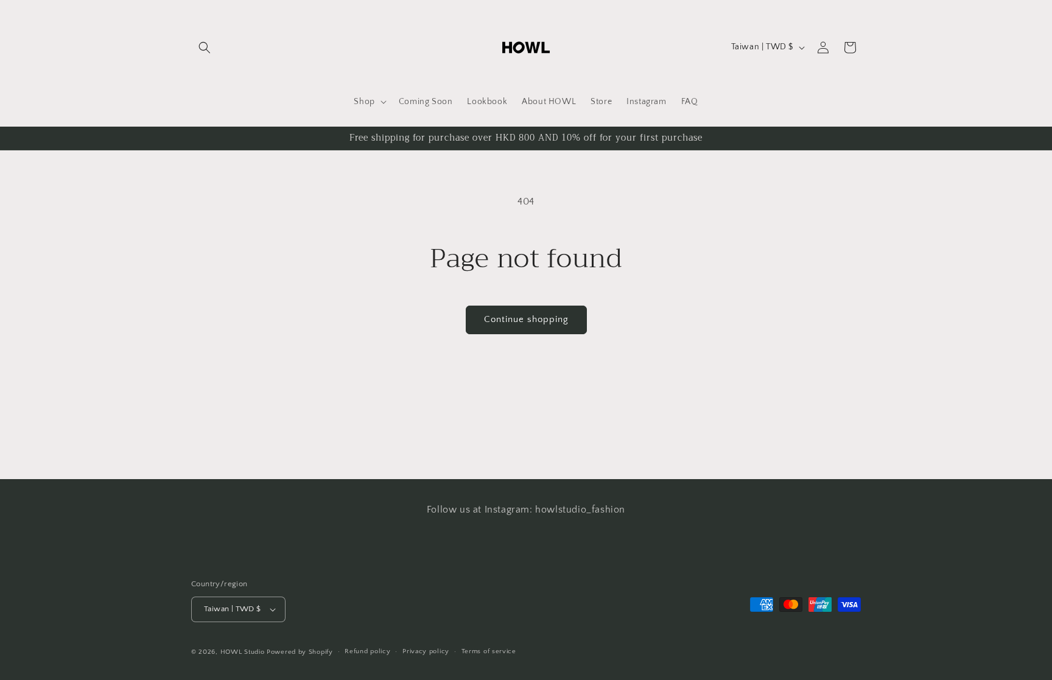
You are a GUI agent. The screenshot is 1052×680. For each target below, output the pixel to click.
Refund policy (367, 651)
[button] (204, 47)
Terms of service (488, 651)
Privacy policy (425, 651)
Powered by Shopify (300, 652)
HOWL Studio (242, 652)
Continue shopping (526, 319)
